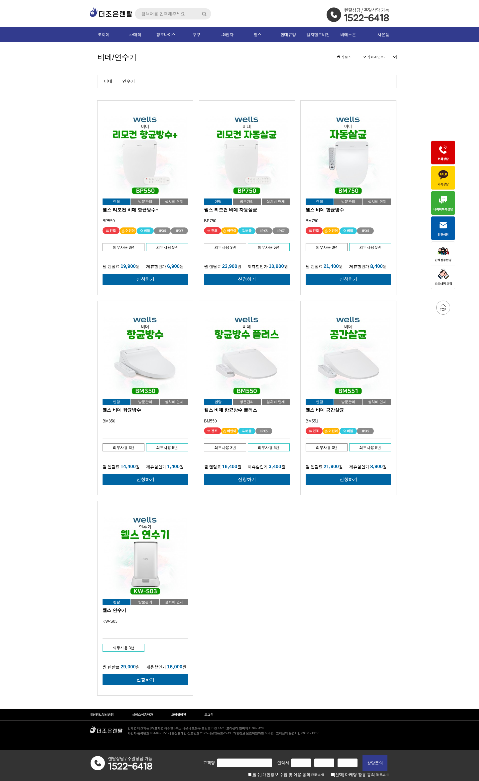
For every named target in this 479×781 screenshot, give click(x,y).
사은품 (383, 34)
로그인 (208, 714)
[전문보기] (317, 774)
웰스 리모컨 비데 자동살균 (230, 209)
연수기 (128, 81)
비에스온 (348, 34)
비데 (108, 81)
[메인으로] (338, 56)
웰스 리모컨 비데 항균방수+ (130, 209)
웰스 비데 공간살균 (325, 409)
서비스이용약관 (142, 714)
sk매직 (135, 34)
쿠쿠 (196, 34)
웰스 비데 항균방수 (325, 209)
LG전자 (227, 34)
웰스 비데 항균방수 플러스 (230, 409)
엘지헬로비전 (318, 34)
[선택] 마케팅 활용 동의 (355, 774)
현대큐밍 (288, 34)
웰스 (257, 34)
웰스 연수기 (114, 610)
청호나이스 (166, 34)
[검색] (204, 13)
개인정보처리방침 (102, 714)
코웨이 (104, 34)
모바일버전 (178, 714)
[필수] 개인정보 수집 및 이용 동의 (281, 774)
